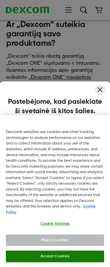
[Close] (100, 89)
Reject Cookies (55, 240)
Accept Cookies (55, 256)
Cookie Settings (55, 224)
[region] (55, 191)
